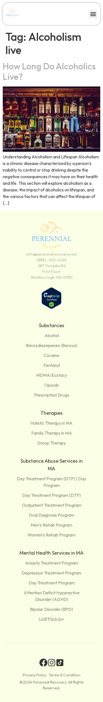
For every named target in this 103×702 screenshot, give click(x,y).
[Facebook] (43, 662)
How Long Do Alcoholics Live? (49, 71)
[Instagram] (52, 662)
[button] (93, 13)
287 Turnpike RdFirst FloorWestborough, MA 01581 (51, 271)
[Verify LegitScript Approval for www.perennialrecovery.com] (51, 307)
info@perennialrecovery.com (51, 254)
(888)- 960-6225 (51, 260)
